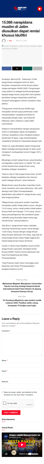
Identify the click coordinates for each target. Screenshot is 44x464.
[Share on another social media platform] (37, 68)
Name (5, 360)
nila (10, 40)
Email (5, 371)
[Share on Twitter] (17, 68)
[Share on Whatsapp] (27, 68)
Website (5, 381)
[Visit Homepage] (20, 9)
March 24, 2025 (21, 40)
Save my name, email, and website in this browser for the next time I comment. (20, 393)
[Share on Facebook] (7, 68)
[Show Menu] (3, 9)
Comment (6, 331)
